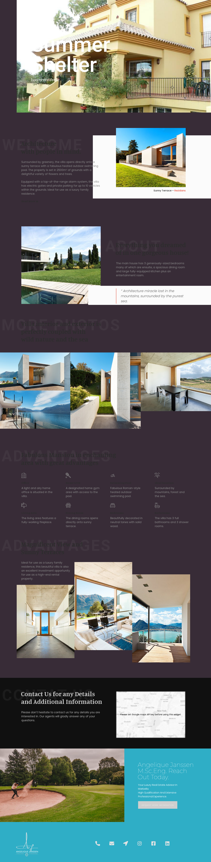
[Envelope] (111, 843)
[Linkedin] (167, 843)
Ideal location (164, 482)
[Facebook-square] (153, 843)
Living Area (29, 512)
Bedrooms (117, 512)
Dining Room (74, 512)
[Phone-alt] (98, 843)
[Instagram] (139, 843)
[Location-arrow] (125, 843)
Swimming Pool (120, 482)
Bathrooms (162, 512)
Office (25, 482)
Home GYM (73, 482)
